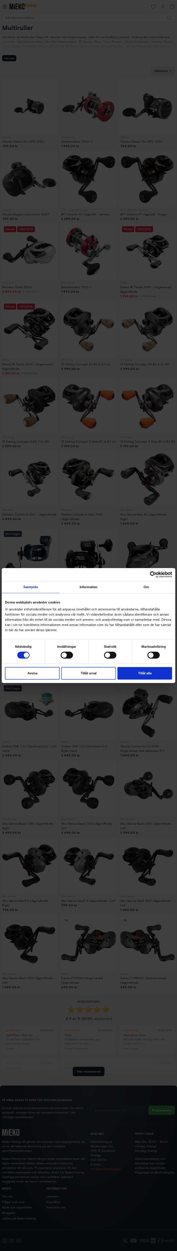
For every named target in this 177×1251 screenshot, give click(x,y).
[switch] (67, 655)
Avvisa (32, 673)
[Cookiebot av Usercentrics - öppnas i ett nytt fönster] (153, 574)
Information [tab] (88, 587)
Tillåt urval (88, 673)
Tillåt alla (145, 673)
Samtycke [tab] (30, 587)
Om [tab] (146, 587)
